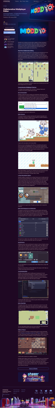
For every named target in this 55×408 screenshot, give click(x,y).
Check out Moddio (33, 368)
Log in (45, 1)
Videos (14, 24)
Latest (4, 24)
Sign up (49, 1)
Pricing (23, 1)
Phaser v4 (14, 393)
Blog (21, 1)
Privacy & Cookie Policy (6, 394)
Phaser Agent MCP (16, 391)
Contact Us (23, 391)
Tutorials (12, 24)
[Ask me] (53, 405)
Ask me (53, 406)
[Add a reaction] (4, 22)
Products (17, 1)
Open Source (36, 1)
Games (27, 1)
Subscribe (9, 32)
